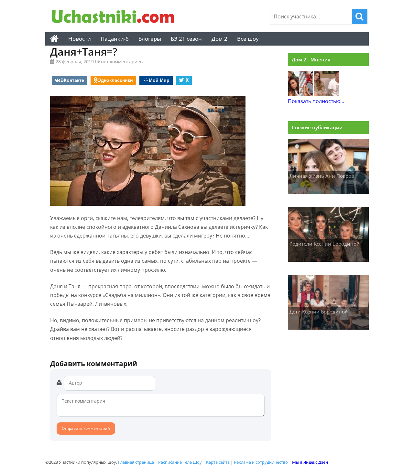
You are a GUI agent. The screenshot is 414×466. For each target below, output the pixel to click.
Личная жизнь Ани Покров (321, 176)
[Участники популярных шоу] (115, 17)
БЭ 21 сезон (186, 38)
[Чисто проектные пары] (300, 93)
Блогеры (149, 38)
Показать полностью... (316, 101)
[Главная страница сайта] (54, 38)
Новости (79, 38)
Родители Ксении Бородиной (324, 243)
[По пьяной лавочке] (327, 93)
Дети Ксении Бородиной (318, 311)
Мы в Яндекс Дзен (310, 462)
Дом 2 (219, 38)
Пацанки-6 (115, 38)
